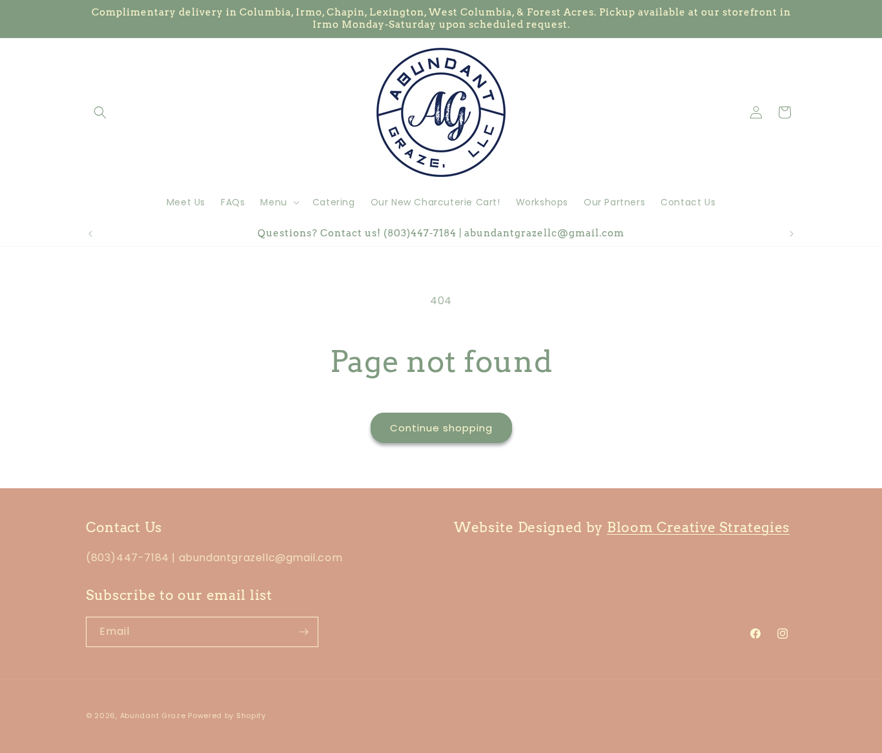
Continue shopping (441, 428)
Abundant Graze (153, 715)
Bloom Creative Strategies (698, 527)
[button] (100, 112)
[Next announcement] (791, 234)
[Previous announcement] (90, 234)
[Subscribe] (303, 632)
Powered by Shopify (227, 715)
